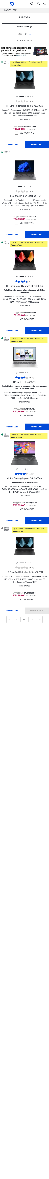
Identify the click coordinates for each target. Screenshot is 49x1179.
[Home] (12, 4)
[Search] (32, 3)
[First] (9, 619)
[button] (28, 64)
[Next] (32, 619)
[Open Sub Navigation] (3, 3)
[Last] (39, 619)
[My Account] (38, 3)
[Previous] (17, 619)
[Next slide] (33, 81)
